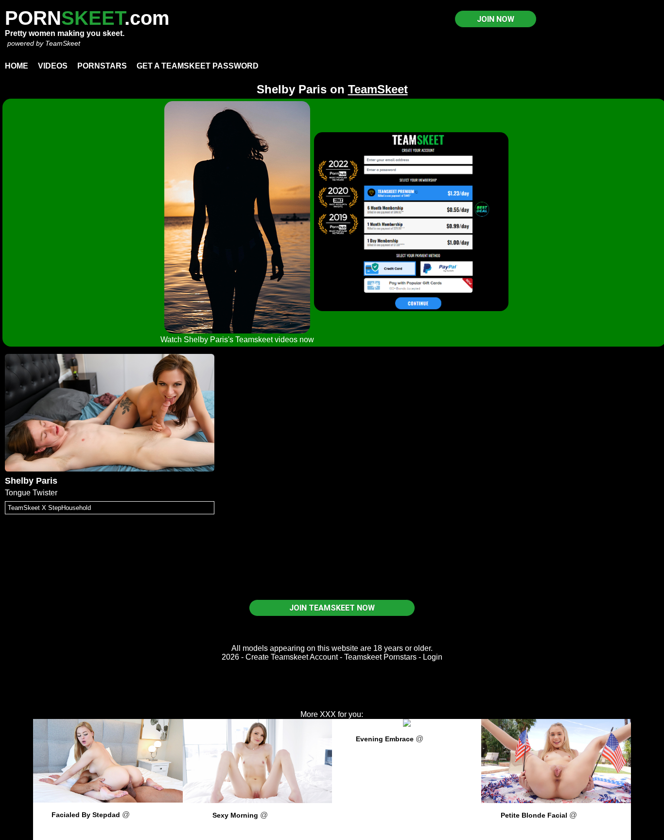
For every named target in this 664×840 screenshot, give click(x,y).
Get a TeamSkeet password (198, 66)
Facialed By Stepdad (86, 815)
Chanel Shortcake (556, 826)
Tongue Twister (31, 493)
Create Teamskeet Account (291, 657)
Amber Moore (108, 826)
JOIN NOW (495, 19)
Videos (53, 66)
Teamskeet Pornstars (380, 657)
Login (432, 657)
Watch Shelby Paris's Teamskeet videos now (237, 339)
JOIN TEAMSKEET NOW (332, 607)
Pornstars (102, 66)
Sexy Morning (235, 815)
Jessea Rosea (257, 826)
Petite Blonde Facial (534, 815)
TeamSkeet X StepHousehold (49, 507)
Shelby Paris (31, 481)
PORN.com (87, 18)
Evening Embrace (385, 739)
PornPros (148, 814)
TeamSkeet (62, 43)
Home (16, 66)
